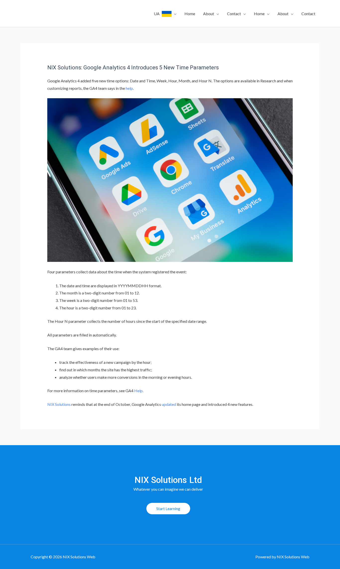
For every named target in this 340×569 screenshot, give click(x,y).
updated (169, 404)
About (208, 13)
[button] (168, 508)
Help (138, 390)
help (129, 88)
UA (158, 13)
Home (189, 13)
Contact (234, 13)
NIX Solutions (59, 404)
